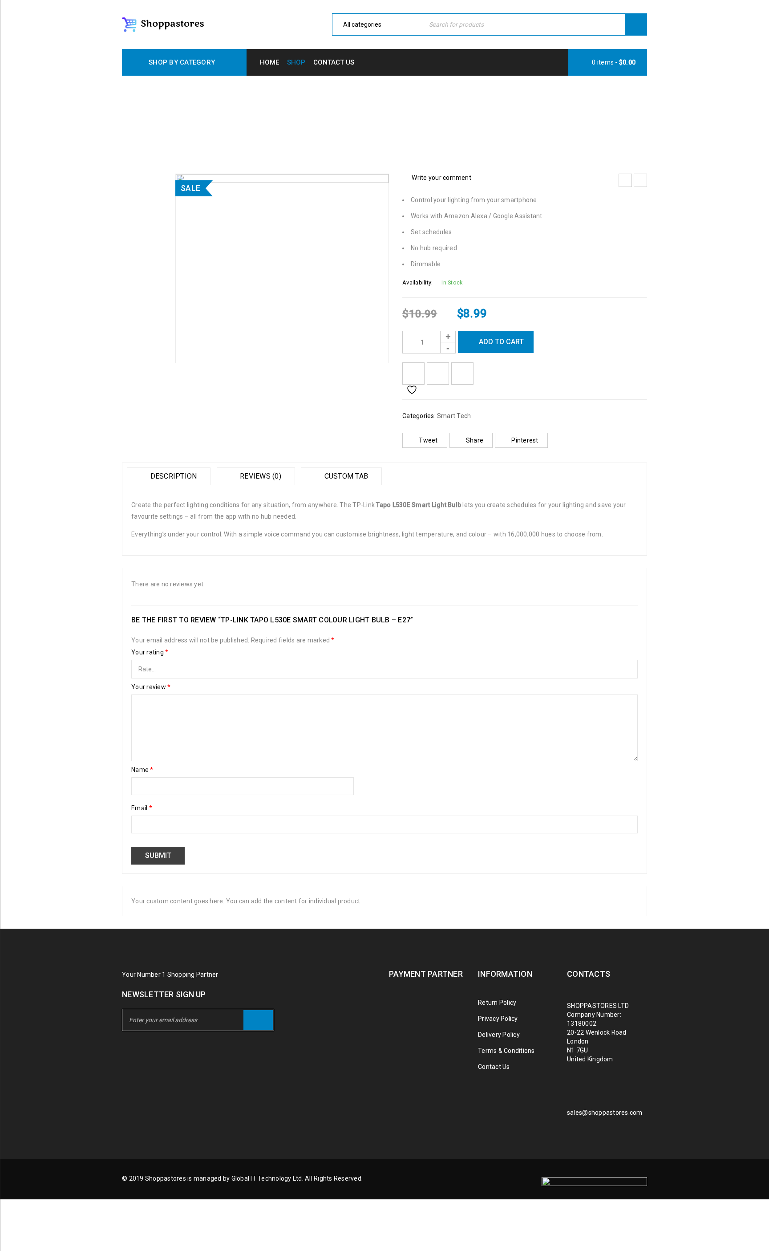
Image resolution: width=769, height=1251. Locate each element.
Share (474, 440)
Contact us (333, 62)
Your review (150, 686)
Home (269, 62)
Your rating (149, 652)
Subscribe (258, 1020)
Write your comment (441, 177)
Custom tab (345, 476)
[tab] (168, 476)
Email (141, 808)
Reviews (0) (259, 476)
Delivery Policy (499, 1034)
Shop (296, 62)
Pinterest (524, 440)
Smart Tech (325, 117)
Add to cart (501, 341)
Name (142, 769)
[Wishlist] (413, 373)
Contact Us (494, 1066)
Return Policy (497, 1002)
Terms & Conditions (506, 1050)
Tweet (428, 440)
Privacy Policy (498, 1018)
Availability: (417, 282)
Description (172, 476)
